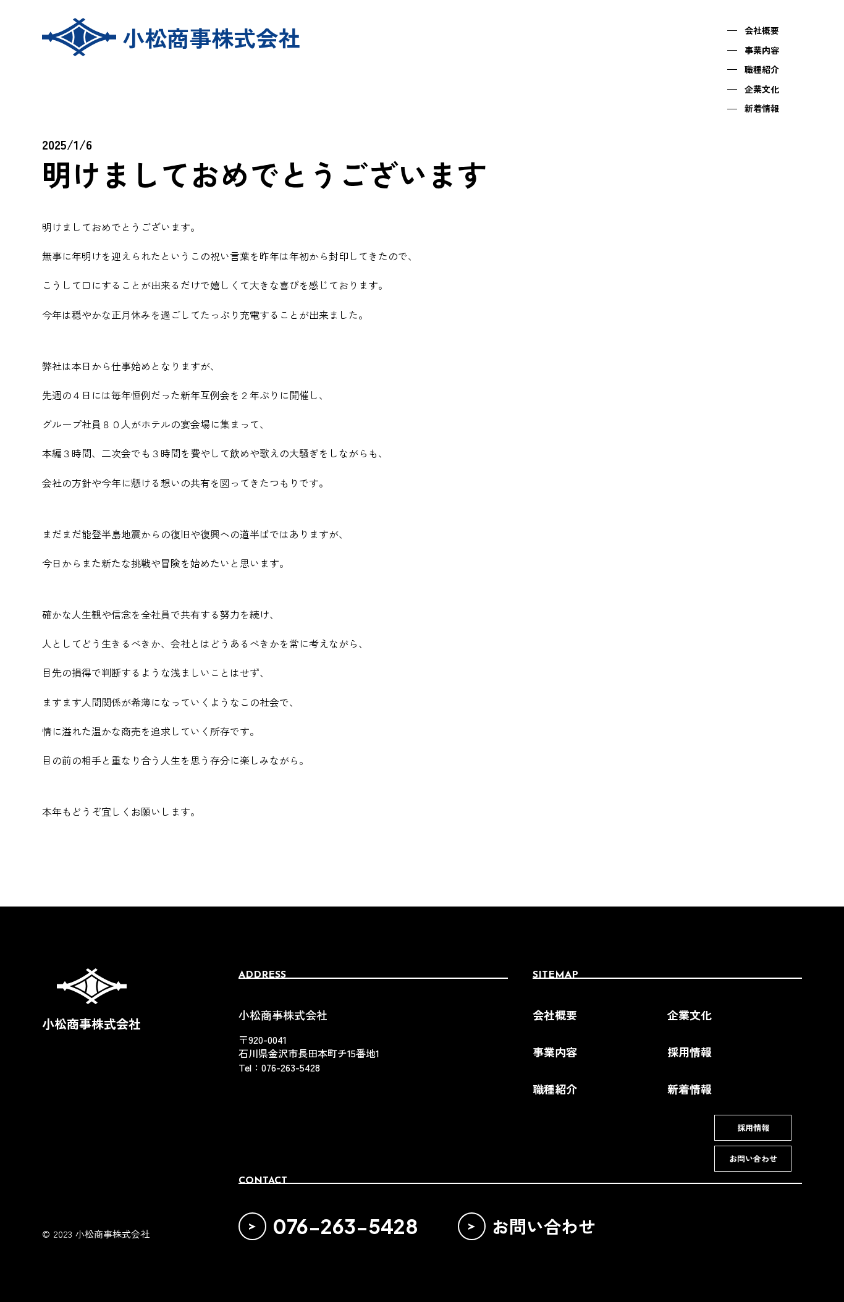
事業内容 (555, 1052)
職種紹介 (555, 1089)
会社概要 (555, 1015)
